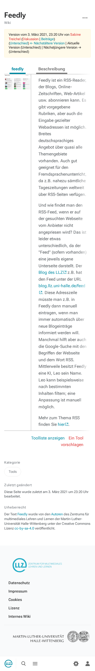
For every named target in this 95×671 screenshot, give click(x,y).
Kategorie (12, 462)
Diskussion (30, 39)
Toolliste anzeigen (48, 438)
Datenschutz (19, 583)
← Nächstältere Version (47, 43)
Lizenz (14, 608)
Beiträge (47, 39)
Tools (13, 472)
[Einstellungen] (76, 663)
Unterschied (19, 43)
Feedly (22, 514)
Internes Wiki (19, 616)
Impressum (17, 591)
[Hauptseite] (8, 663)
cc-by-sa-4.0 (24, 528)
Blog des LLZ (51, 272)
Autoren (57, 514)
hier (61, 424)
